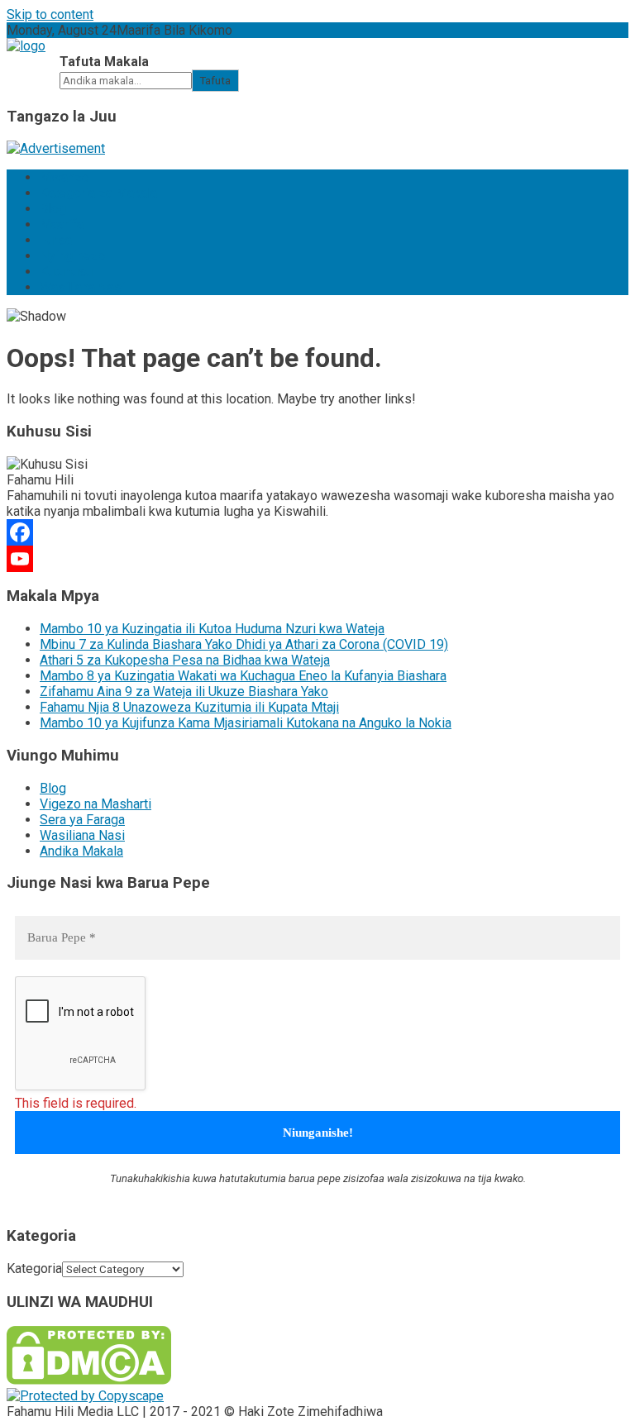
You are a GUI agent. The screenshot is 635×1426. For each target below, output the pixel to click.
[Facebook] (317, 532)
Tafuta (215, 80)
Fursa (56, 240)
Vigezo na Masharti (95, 804)
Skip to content (50, 14)
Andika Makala (81, 851)
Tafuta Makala (104, 61)
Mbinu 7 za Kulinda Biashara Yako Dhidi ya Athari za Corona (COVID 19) (244, 644)
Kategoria (34, 1268)
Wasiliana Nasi (82, 287)
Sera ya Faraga (82, 819)
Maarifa (62, 224)
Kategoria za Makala (98, 193)
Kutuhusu (66, 271)
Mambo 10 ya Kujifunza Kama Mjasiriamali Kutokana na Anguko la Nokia (245, 723)
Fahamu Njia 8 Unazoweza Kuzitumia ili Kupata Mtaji (189, 707)
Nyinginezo (72, 256)
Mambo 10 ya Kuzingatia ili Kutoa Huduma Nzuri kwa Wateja (212, 629)
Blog (53, 209)
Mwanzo (64, 177)
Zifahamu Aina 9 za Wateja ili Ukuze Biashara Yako (184, 691)
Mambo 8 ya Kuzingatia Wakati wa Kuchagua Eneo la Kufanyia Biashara (243, 676)
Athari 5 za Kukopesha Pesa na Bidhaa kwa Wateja (185, 660)
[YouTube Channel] (317, 559)
